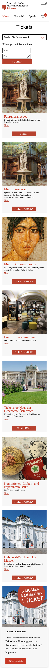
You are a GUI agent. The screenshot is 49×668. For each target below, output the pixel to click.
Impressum (10, 652)
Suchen (17, 61)
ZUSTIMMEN (15, 660)
